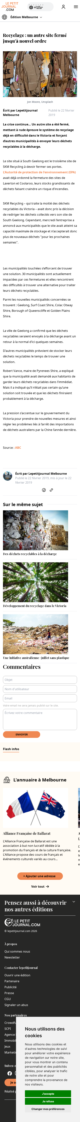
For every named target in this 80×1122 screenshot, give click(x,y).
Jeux (7, 1046)
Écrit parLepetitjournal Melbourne (20, 112)
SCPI (7, 1029)
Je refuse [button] (48, 1101)
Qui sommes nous (17, 951)
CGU (7, 999)
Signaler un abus (16, 1005)
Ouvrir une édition (17, 975)
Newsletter (12, 957)
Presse (9, 993)
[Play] (48, 6)
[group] (48, 5)
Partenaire (11, 981)
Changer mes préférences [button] (48, 1108)
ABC (18, 448)
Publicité (10, 987)
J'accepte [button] (48, 1093)
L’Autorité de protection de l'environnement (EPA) (39, 172)
